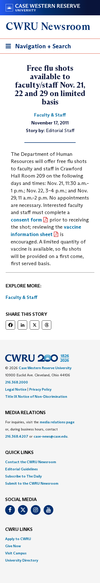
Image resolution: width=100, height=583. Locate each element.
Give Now (13, 546)
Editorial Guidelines (21, 469)
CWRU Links (19, 529)
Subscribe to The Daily (23, 476)
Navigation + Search (36, 47)
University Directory (21, 560)
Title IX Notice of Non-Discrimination (36, 396)
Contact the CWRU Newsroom (30, 462)
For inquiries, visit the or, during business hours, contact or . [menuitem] (39, 429)
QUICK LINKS (19, 452)
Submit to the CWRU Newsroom (31, 483)
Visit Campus (15, 553)
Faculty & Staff (21, 297)
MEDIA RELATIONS (25, 412)
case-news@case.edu (50, 436)
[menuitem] (50, 461)
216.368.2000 (16, 382)
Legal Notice (15, 389)
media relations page (57, 422)
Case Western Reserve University (45, 368)
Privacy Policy (40, 389)
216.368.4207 (16, 436)
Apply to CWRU (18, 539)
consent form (26, 220)
